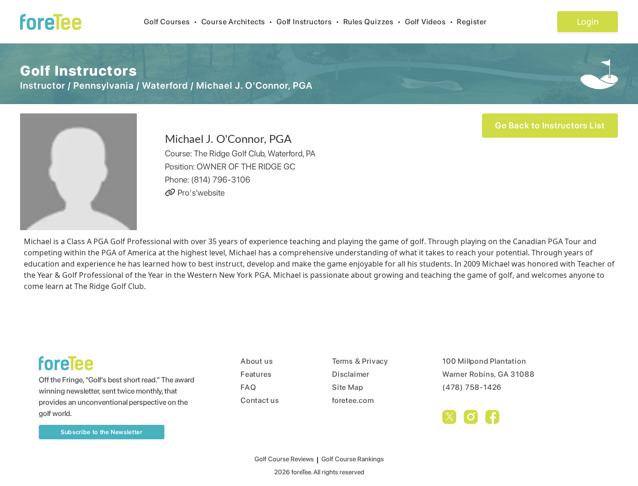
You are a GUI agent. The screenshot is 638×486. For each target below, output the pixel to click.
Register (471, 21)
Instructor (42, 85)
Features (256, 374)
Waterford (165, 85)
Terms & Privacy (360, 361)
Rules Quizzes (372, 21)
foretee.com (353, 400)
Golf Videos (429, 21)
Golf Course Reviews (284, 459)
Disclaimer (350, 374)
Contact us (260, 400)
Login (588, 21)
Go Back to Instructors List (550, 125)
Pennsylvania (103, 85)
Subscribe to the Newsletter (101, 432)
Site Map (347, 387)
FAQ (248, 387)
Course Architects (237, 21)
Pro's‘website (200, 192)
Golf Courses (170, 21)
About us (257, 361)
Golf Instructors (308, 21)
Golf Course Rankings (352, 459)
